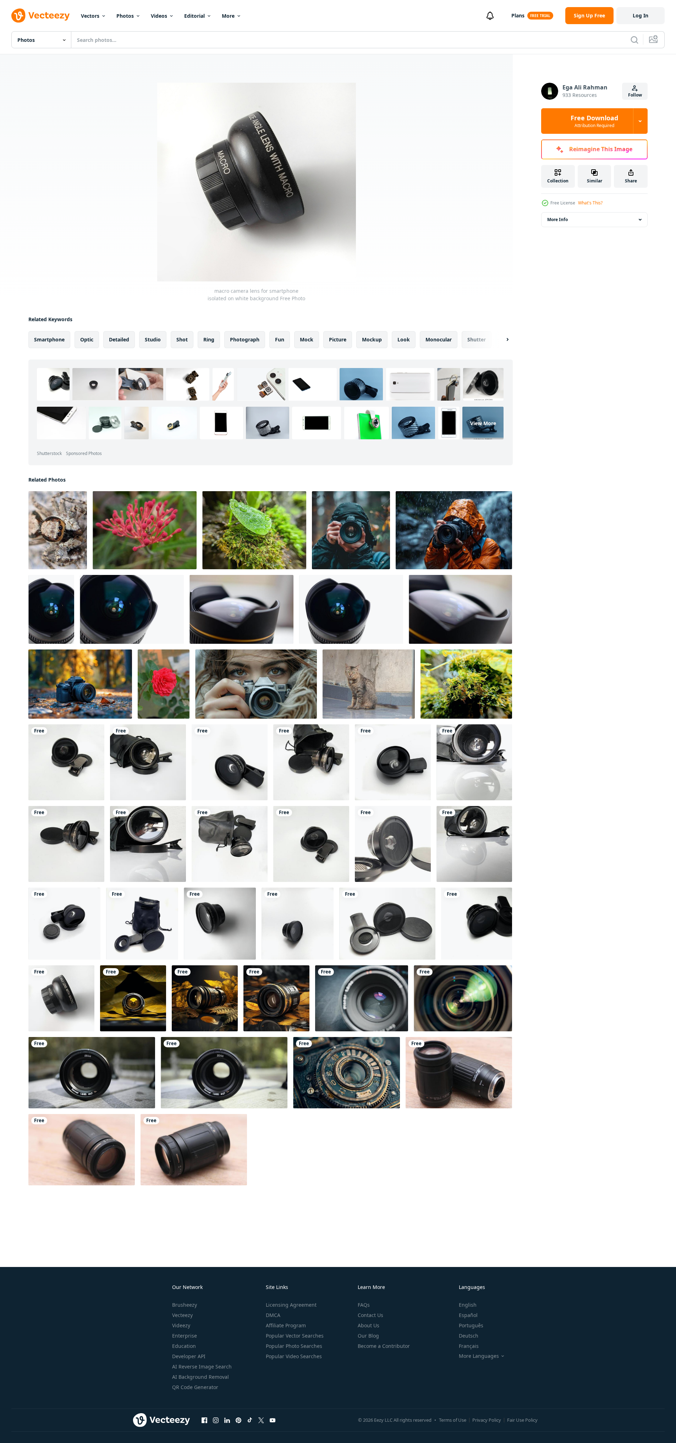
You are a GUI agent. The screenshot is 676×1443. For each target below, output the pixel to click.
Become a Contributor (384, 1346)
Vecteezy (182, 1315)
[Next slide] (501, 339)
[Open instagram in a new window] (216, 1420)
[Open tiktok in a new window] (250, 1420)
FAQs (364, 1304)
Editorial (194, 15)
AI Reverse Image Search (202, 1366)
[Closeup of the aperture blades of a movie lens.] (361, 998)
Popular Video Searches (294, 1356)
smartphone (49, 339)
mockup (372, 339)
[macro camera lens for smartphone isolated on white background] (66, 762)
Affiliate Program (286, 1325)
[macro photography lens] (57, 530)
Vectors (90, 15)
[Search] (634, 39)
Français (469, 1346)
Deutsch (468, 1335)
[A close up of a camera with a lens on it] (346, 1072)
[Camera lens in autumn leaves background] (133, 998)
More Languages (479, 1356)
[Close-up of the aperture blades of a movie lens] (463, 998)
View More (483, 422)
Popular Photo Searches (294, 1346)
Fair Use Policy (522, 1420)
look (403, 339)
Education (184, 1346)
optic (86, 339)
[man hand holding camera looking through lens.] (351, 530)
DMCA (273, 1315)
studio (153, 339)
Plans (517, 15)
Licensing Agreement (291, 1304)
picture (337, 339)
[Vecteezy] (40, 16)
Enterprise (184, 1335)
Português (471, 1325)
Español (468, 1315)
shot (182, 339)
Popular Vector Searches (295, 1335)
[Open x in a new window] (261, 1420)
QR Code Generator (195, 1387)
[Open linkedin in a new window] (227, 1420)
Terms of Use (452, 1420)
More (228, 15)
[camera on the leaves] (205, 998)
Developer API (188, 1356)
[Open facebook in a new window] (204, 1420)
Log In (640, 15)
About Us (368, 1325)
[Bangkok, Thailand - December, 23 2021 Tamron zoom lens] (459, 1072)
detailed (119, 339)
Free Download (594, 121)
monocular (438, 339)
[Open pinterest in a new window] (238, 1420)
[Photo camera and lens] (276, 998)
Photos (125, 15)
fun (279, 339)
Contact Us (370, 1315)
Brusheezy (184, 1304)
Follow (635, 95)
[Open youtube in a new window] (272, 1420)
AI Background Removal (200, 1376)
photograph (244, 339)
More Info (557, 219)
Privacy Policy (486, 1420)
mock (306, 339)
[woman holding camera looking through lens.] (256, 684)
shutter (476, 339)
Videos (159, 15)
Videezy (181, 1325)
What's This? (590, 203)
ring (208, 339)
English (468, 1304)
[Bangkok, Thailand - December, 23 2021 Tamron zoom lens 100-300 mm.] (81, 1149)
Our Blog (368, 1335)
